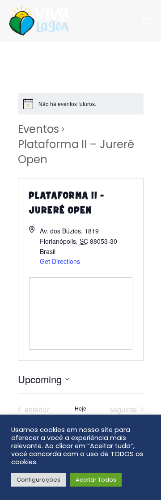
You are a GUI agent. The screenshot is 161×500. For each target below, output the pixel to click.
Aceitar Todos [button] (96, 479)
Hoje (80, 408)
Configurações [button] (38, 479)
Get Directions (60, 261)
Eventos (38, 129)
